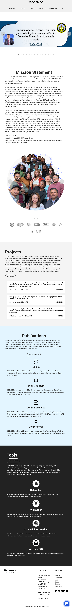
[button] (62, 8)
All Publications (34, 354)
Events (57, 582)
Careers (41, 8)
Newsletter (53, 8)
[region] (36, 35)
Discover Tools (13, 461)
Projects (57, 575)
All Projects (10, 277)
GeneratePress (44, 606)
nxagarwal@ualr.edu (44, 594)
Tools (56, 580)
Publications (59, 578)
